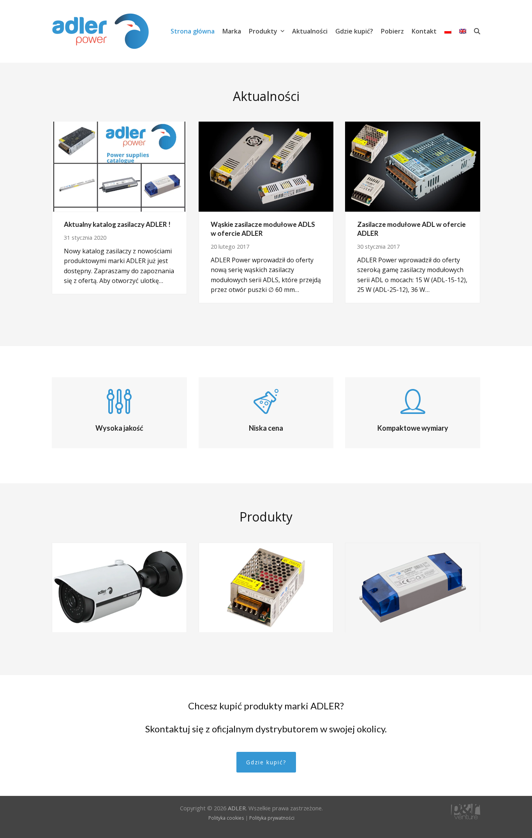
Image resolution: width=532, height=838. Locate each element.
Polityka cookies (226, 818)
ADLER (237, 808)
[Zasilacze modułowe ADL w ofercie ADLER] (412, 166)
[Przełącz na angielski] (462, 31)
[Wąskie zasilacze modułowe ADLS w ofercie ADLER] (266, 166)
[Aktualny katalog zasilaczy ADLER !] (119, 166)
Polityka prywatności (271, 818)
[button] (477, 31)
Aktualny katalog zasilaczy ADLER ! (117, 224)
